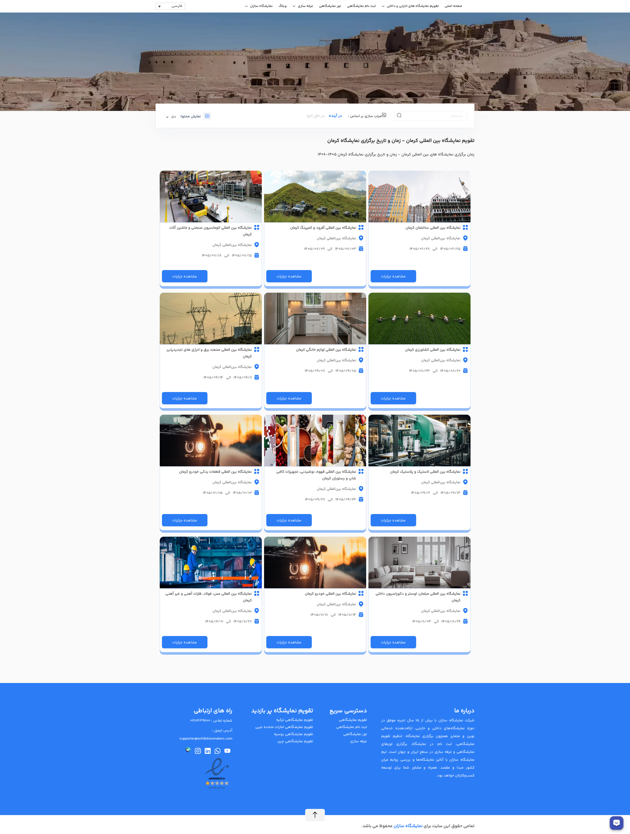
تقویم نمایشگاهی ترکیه (294, 720)
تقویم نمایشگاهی (353, 720)
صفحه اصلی (453, 6)
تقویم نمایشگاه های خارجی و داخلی (413, 6)
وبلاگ (283, 6)
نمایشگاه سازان (261, 6)
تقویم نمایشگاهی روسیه (293, 734)
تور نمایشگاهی (330, 6)
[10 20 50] (172, 117)
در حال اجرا (316, 116)
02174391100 (200, 721)
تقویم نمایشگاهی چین (295, 741)
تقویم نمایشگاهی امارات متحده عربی (284, 727)
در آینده (335, 116)
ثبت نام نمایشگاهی (361, 6)
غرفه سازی (305, 6)
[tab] (215, 116)
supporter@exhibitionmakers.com (205, 739)
